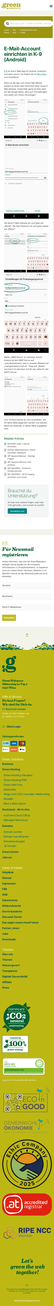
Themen (7, 959)
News (5, 987)
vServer (7, 857)
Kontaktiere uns (17, 511)
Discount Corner (12, 916)
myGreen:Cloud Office (17, 815)
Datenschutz (10, 900)
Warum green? (11, 965)
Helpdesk (8, 872)
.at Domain (10, 845)
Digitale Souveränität (15, 976)
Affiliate (7, 982)
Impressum (9, 883)
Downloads (9, 939)
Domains (7, 825)
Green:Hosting (11, 769)
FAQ (4, 888)
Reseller (8, 798)
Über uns (7, 954)
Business (7, 763)
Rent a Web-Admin (15, 803)
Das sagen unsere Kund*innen (20, 922)
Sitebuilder (10, 789)
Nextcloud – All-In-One (16, 809)
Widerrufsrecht (11, 905)
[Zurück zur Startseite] (11, 6)
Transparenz (9, 970)
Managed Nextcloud (16, 820)
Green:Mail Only (13, 784)
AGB (4, 894)
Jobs (5, 933)
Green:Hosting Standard (18, 775)
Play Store (41, 74)
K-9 (5, 71)
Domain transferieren (16, 836)
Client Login (13, 726)
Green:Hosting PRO (15, 779)
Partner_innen (10, 928)
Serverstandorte (12, 911)
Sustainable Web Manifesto (25, 1080)
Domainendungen (14, 841)
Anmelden (9, 617)
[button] (51, 6)
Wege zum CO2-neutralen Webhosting (27, 794)
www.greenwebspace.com (27, 1300)
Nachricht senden (16, 709)
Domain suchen (13, 831)
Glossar (6, 877)
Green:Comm (10, 851)
